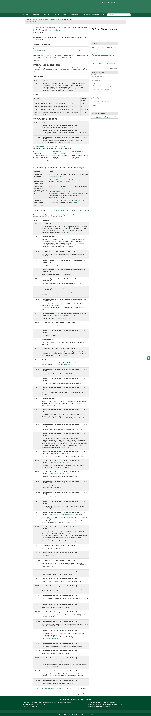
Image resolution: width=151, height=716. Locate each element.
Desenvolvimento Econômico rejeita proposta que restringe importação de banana (104, 48)
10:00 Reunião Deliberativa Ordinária (66, 180)
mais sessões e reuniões (109, 109)
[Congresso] (121, 2)
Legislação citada (57, 151)
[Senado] (124, 2)
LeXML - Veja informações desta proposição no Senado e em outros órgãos (105, 116)
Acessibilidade (105, 2)
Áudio (94, 93)
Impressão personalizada (79, 694)
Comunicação (74, 15)
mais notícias (113, 68)
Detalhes (95, 83)
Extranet (90, 714)
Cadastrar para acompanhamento (45, 28)
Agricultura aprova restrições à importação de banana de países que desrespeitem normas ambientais (103, 55)
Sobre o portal (62, 714)
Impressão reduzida (77, 690)
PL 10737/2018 (32, 21)
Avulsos (35, 151)
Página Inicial (28, 19)
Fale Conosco (114, 2)
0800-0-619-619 (101, 703)
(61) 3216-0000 (109, 704)
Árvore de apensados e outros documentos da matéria (49, 146)
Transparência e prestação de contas (93, 15)
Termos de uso (73, 714)
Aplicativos (83, 714)
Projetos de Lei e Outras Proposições (53, 19)
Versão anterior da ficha (64, 28)
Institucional (36, 15)
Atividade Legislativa (60, 15)
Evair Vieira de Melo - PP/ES (41, 51)
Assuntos (26, 15)
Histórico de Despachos (40, 161)
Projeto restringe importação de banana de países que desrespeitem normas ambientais (103, 62)
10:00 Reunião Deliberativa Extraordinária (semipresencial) (65, 514)
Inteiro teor (55, 29)
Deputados (47, 15)
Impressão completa (78, 692)
